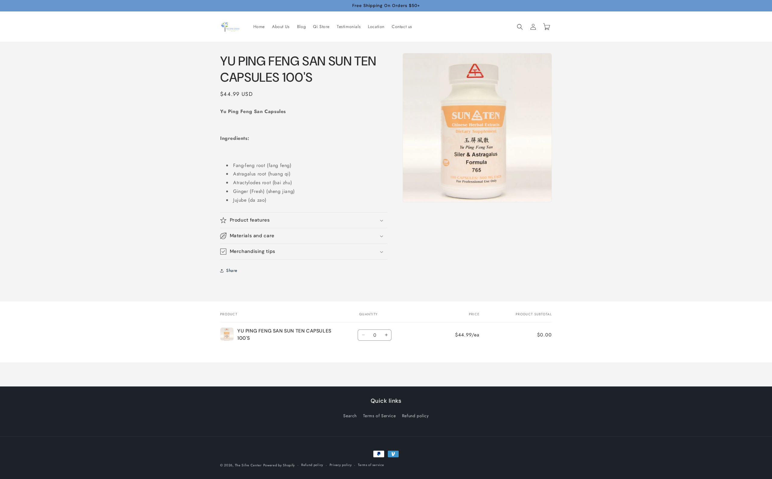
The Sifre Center (248, 465)
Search (350, 416)
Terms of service (371, 464)
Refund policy (415, 416)
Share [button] (231, 271)
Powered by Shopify (279, 465)
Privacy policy (341, 464)
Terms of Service (379, 416)
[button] (520, 26)
